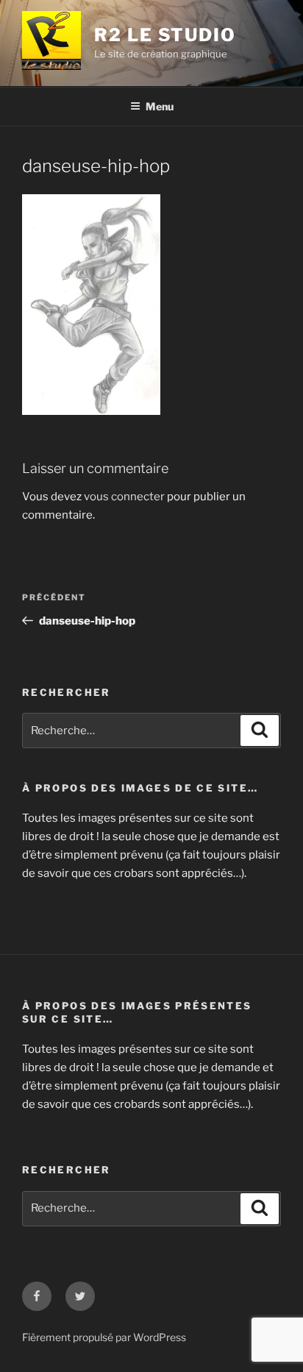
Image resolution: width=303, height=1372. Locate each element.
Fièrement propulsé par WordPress (104, 1337)
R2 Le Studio (165, 35)
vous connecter (124, 496)
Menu (160, 106)
